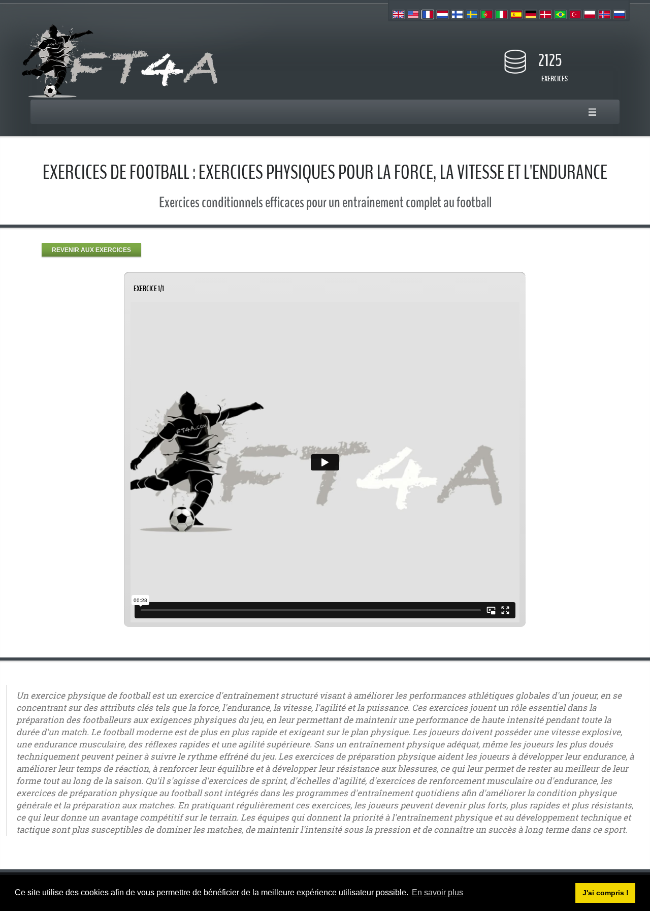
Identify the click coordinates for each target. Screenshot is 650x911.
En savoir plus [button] (437, 892)
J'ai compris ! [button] (605, 893)
